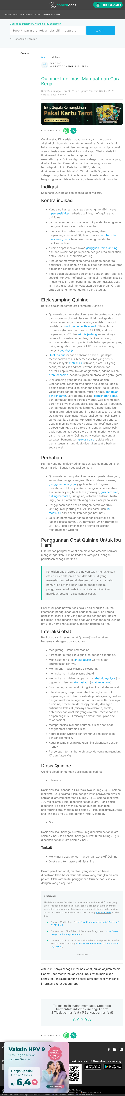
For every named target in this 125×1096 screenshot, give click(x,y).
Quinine (24, 53)
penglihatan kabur (105, 395)
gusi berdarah (109, 492)
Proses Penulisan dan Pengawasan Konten (21, 1095)
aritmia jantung (87, 334)
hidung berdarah (59, 496)
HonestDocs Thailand (64, 1095)
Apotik (37, 14)
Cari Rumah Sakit (26, 14)
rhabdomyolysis (105, 678)
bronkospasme (58, 375)
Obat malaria (57, 355)
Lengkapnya (82, 954)
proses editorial (103, 912)
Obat (15, 14)
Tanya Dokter (47, 14)
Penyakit (8, 14)
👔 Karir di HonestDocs (90, 1092)
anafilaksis (75, 363)
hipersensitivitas (59, 213)
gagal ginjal (67, 350)
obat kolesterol (100, 682)
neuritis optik (108, 235)
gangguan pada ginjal (62, 484)
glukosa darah (87, 439)
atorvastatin (81, 682)
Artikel (57, 14)
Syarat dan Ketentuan (68, 1092)
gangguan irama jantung (102, 248)
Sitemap (46, 1095)
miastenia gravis (59, 239)
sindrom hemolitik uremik (80, 326)
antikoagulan (82, 659)
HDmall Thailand (86, 1095)
